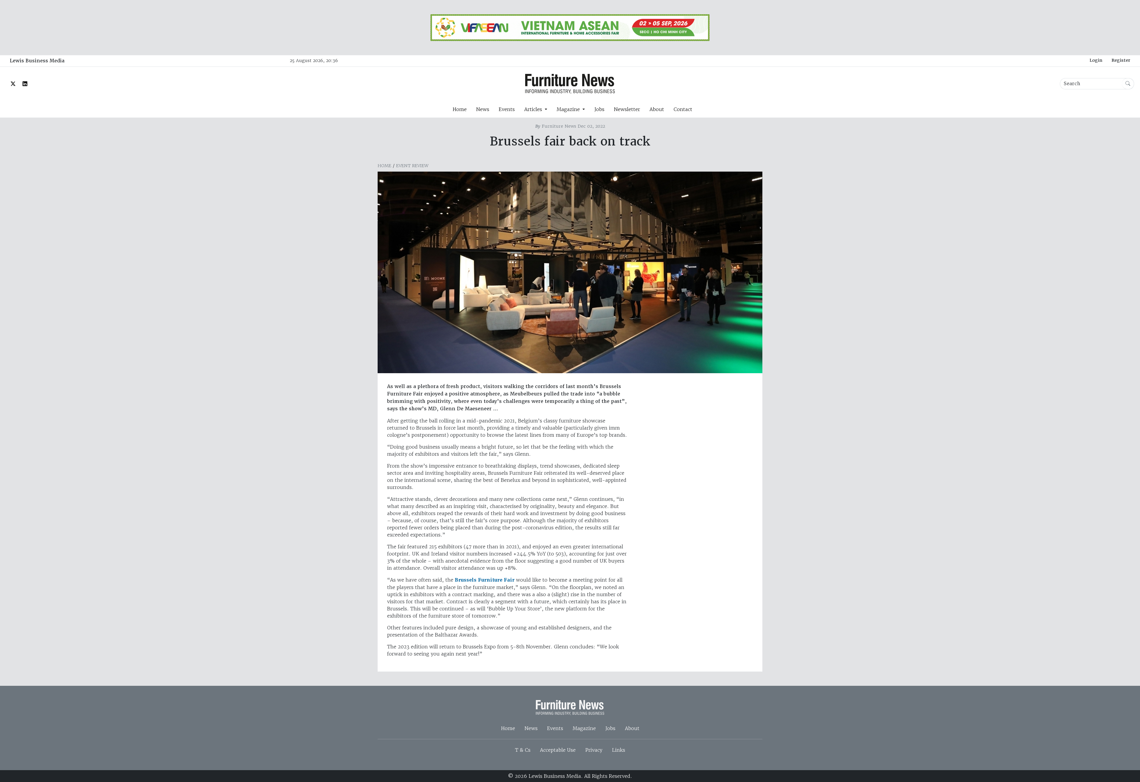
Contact (683, 109)
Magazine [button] (569, 109)
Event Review (412, 165)
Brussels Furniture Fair (484, 580)
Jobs (599, 109)
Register (1121, 60)
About (657, 109)
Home (459, 109)
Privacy (593, 750)
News (482, 109)
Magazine (584, 728)
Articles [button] (534, 109)
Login (1096, 60)
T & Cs (523, 750)
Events (507, 109)
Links (618, 750)
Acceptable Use (558, 750)
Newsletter (627, 109)
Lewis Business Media (37, 61)
